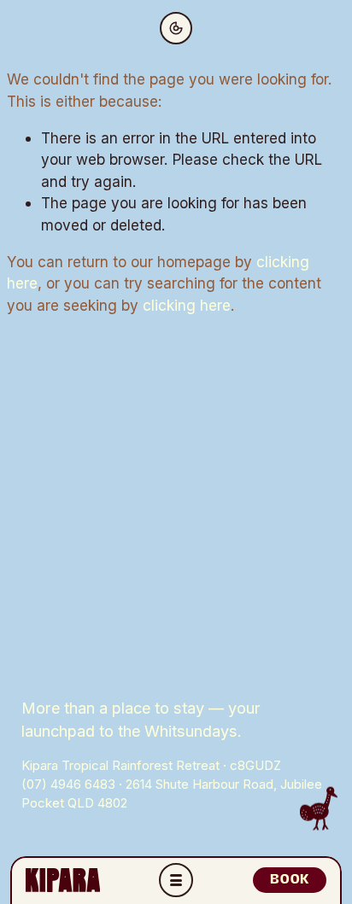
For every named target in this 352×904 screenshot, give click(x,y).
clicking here (187, 305)
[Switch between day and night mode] (176, 28)
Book (289, 879)
